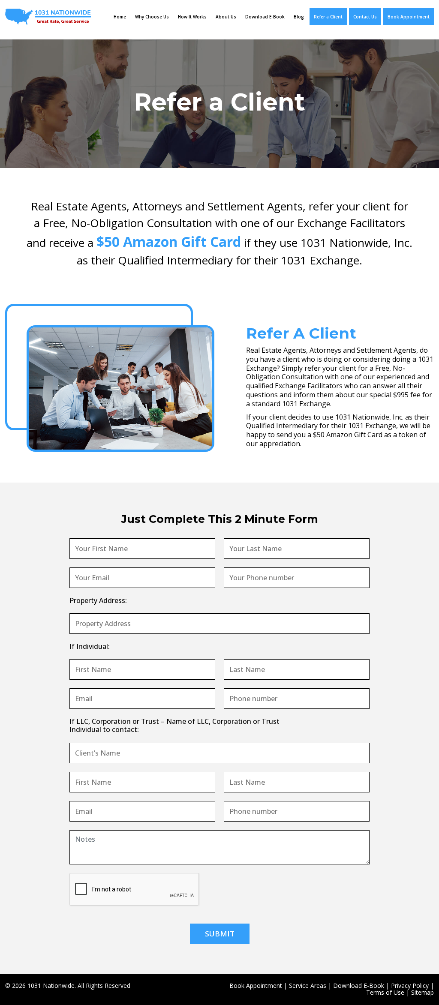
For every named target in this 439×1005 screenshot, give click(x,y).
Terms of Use (385, 992)
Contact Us (365, 17)
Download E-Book (265, 17)
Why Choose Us (152, 17)
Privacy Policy (410, 985)
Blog (299, 17)
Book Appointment (409, 17)
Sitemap (422, 992)
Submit (220, 934)
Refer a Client (328, 17)
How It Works (192, 17)
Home (120, 17)
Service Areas (307, 985)
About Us (226, 17)
